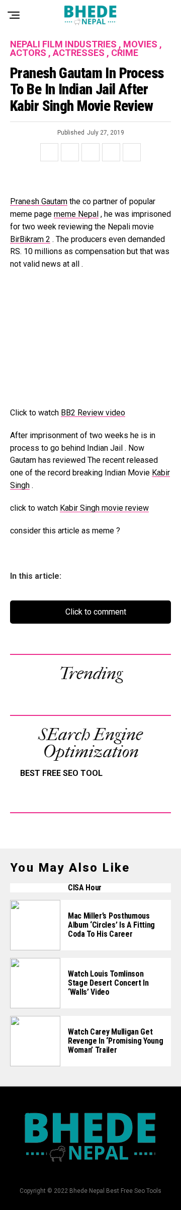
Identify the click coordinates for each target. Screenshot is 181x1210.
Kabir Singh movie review (104, 508)
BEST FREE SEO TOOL (61, 773)
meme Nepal (76, 214)
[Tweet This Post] (70, 152)
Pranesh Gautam (38, 201)
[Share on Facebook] (49, 152)
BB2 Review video (93, 412)
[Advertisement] (90, 344)
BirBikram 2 (30, 239)
